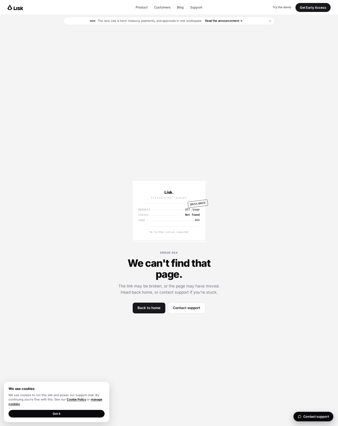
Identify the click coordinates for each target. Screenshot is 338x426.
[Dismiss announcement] (270, 21)
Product (142, 7)
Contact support (186, 308)
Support (196, 7)
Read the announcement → (224, 21)
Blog (180, 7)
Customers (162, 7)
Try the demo (282, 7)
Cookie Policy (76, 399)
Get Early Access (313, 7)
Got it (56, 413)
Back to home (148, 308)
